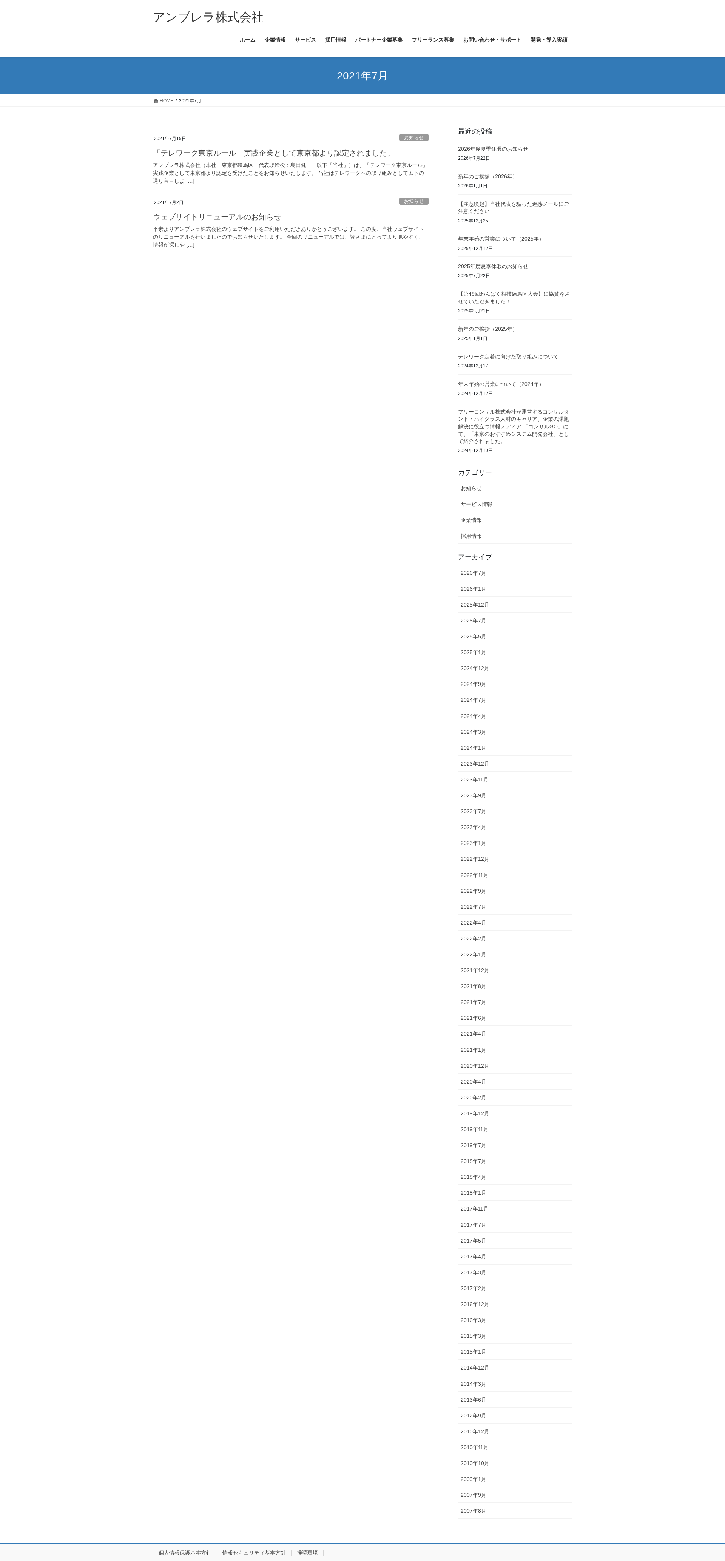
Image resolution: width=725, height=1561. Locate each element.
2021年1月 (473, 1050)
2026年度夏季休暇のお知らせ (493, 149)
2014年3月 (473, 1384)
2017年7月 (473, 1225)
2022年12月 (475, 859)
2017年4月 (473, 1257)
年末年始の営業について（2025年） (501, 239)
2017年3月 (473, 1272)
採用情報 (471, 536)
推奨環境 (307, 1553)
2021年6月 (473, 1018)
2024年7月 (473, 700)
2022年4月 (473, 923)
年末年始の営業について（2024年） (501, 384)
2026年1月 (473, 589)
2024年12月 (475, 668)
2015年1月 (473, 1352)
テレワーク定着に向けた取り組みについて (508, 357)
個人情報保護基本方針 (185, 1553)
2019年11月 (475, 1129)
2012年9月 (473, 1416)
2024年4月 (473, 716)
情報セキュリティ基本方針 (254, 1553)
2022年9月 (473, 891)
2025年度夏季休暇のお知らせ (493, 266)
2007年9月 (473, 1495)
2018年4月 (473, 1177)
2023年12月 (475, 764)
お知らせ (414, 138)
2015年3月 (473, 1336)
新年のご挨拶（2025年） (488, 329)
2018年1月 (473, 1193)
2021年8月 (473, 986)
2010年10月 (475, 1463)
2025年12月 (475, 605)
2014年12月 (475, 1368)
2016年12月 (475, 1304)
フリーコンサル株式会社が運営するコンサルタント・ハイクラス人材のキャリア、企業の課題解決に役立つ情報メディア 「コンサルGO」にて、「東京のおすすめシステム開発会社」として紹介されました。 (513, 426)
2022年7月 (473, 907)
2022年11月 (475, 875)
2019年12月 (475, 1113)
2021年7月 (473, 1002)
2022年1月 (473, 954)
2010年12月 (475, 1431)
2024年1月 (473, 748)
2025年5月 (473, 636)
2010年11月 (475, 1447)
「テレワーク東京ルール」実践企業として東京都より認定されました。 (274, 153)
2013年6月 (473, 1400)
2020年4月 (473, 1082)
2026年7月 (473, 573)
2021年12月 (475, 970)
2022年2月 (473, 939)
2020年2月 (473, 1098)
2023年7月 (473, 811)
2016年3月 (473, 1320)
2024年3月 (473, 732)
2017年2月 (473, 1288)
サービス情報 (476, 504)
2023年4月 (473, 827)
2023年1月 (473, 843)
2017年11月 (475, 1209)
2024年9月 (473, 684)
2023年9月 (473, 795)
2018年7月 (473, 1161)
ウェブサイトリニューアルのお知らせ (217, 217)
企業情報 (471, 520)
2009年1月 (473, 1479)
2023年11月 (475, 780)
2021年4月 (473, 1034)
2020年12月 (475, 1066)
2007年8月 (473, 1511)
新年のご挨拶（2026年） (488, 176)
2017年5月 (473, 1241)
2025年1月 (473, 652)
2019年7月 (473, 1145)
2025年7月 (473, 621)
